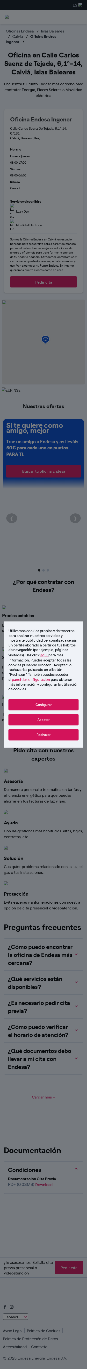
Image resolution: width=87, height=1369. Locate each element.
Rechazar (43, 734)
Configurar (44, 704)
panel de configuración (31, 679)
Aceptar (43, 719)
